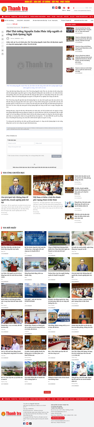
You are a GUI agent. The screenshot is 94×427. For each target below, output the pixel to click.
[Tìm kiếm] (92, 16)
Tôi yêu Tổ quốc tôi (60, 20)
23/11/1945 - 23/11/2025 (17, 20)
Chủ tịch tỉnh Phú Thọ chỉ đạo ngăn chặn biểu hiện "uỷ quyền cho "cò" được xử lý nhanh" (83, 29)
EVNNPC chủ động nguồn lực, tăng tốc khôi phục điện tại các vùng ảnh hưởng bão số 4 (58, 301)
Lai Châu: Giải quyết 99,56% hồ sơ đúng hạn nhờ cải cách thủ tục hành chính (11, 275)
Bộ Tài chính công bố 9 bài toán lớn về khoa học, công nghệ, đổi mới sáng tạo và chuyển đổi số (35, 249)
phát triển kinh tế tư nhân (74, 20)
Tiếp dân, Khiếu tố (24, 16)
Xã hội (53, 16)
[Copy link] (2, 42)
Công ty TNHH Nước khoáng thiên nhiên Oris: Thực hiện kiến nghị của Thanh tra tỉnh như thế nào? (58, 249)
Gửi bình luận (56, 156)
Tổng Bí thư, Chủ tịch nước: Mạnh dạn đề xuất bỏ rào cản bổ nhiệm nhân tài (83, 204)
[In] (2, 53)
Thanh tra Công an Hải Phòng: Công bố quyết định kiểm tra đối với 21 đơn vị (83, 48)
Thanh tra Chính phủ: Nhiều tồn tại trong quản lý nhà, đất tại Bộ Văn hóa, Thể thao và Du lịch (83, 39)
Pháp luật (60, 16)
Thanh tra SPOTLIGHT (82, 16)
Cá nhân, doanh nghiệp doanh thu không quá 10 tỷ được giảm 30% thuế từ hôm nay (35, 353)
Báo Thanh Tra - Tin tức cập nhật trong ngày (14, 9)
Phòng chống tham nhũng (38, 16)
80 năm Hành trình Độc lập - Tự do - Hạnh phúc (39, 20)
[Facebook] (53, 8)
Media (48, 16)
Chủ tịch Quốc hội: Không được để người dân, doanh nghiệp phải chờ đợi (15, 199)
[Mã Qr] (2, 46)
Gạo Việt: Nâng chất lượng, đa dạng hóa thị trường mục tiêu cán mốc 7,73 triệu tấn (82, 353)
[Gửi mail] (2, 39)
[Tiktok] (59, 8)
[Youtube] (56, 8)
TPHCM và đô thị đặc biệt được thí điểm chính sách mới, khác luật (82, 216)
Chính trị (7, 16)
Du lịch (72, 16)
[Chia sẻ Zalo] (2, 35)
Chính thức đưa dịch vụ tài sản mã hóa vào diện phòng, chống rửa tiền (83, 178)
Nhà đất (66, 16)
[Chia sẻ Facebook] (2, 32)
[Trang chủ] (2, 16)
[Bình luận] (2, 50)
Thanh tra (14, 16)
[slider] (80, 8)
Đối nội (15, 24)
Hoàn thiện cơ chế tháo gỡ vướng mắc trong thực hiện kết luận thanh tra (11, 301)
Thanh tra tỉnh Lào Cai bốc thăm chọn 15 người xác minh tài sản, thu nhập (83, 69)
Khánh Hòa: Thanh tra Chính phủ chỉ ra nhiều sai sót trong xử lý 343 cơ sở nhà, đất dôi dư (35, 327)
